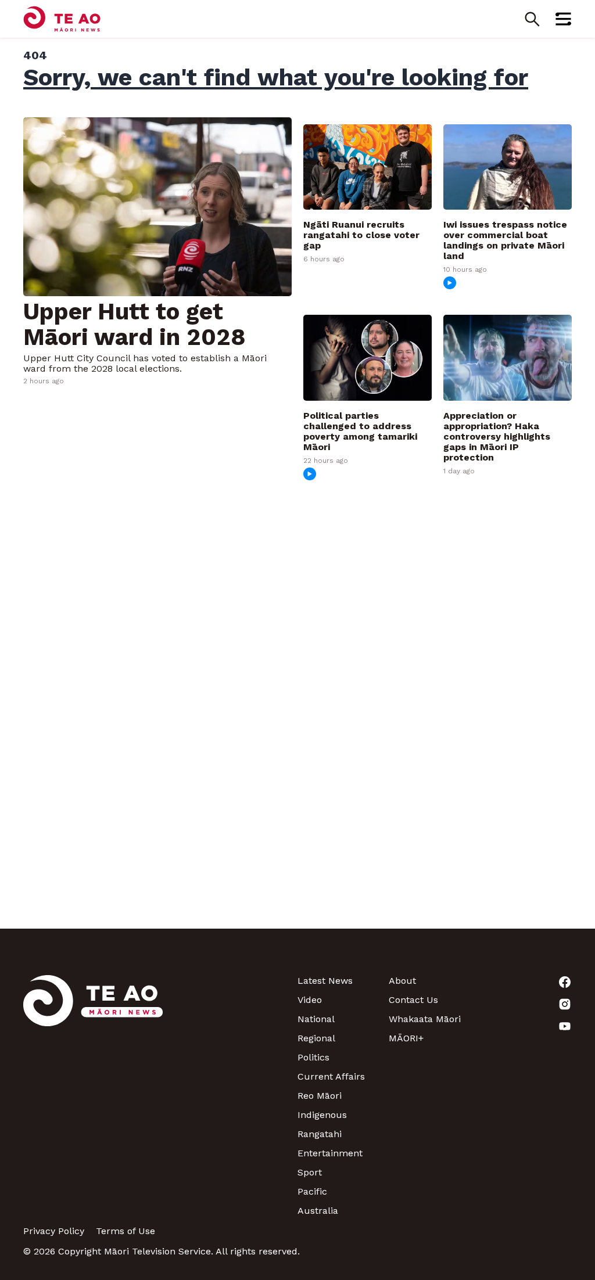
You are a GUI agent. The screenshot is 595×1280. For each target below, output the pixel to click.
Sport (310, 1172)
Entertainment (330, 1153)
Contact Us (413, 999)
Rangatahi (320, 1133)
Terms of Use (125, 1230)
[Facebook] (526, 982)
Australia (318, 1210)
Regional (316, 1038)
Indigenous (322, 1114)
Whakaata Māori (425, 1018)
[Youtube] (526, 1026)
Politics (313, 1057)
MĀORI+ (406, 1038)
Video (310, 999)
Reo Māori (320, 1095)
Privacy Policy (53, 1230)
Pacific (312, 1191)
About (402, 980)
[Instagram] (526, 1004)
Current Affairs (331, 1076)
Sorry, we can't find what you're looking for (275, 77)
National (316, 1018)
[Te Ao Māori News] (93, 1095)
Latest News (325, 980)
